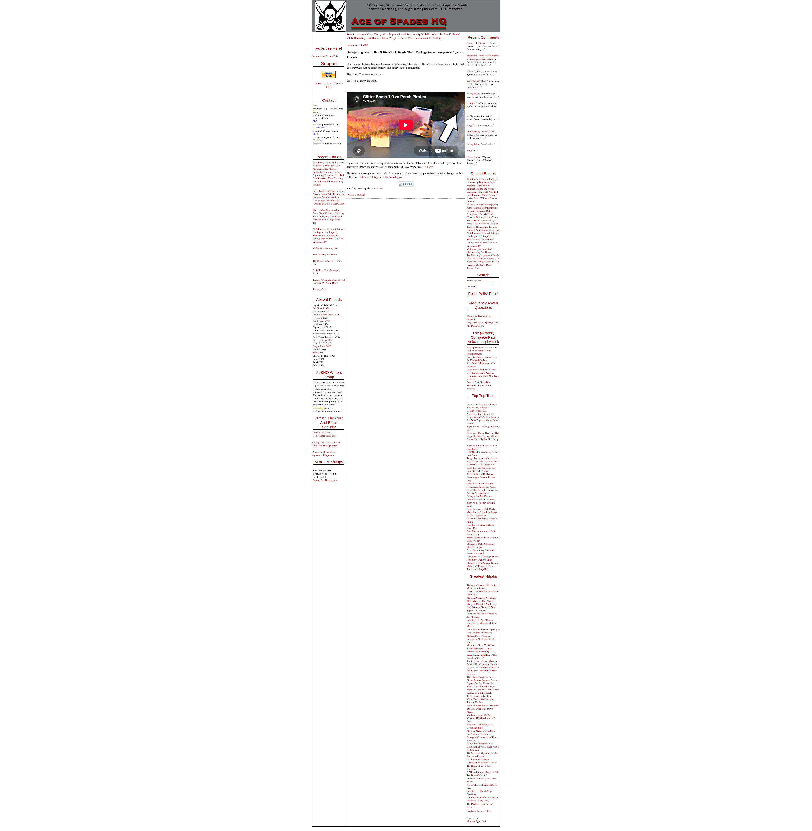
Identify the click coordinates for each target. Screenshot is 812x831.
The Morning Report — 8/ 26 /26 (483, 255)
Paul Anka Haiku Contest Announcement (479, 352)
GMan (470, 71)
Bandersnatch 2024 (322, 320)
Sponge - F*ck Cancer (477, 42)
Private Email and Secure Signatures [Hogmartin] (324, 453)
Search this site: (474, 280)
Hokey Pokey (473, 93)
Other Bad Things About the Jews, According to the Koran (481, 485)
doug (469, 125)
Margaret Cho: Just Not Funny (481, 597)
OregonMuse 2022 (322, 346)
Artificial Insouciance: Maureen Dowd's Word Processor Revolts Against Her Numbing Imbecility (483, 664)
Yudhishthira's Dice (476, 80)
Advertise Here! (329, 48)
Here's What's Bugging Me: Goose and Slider (480, 726)
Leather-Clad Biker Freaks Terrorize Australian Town (479, 694)
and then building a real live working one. (381, 177)
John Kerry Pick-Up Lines (479, 559)
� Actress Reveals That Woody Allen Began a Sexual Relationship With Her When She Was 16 (399, 34)
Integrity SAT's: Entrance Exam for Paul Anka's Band (482, 358)
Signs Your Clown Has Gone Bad (483, 432)
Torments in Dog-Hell (477, 569)
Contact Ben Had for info (325, 480)
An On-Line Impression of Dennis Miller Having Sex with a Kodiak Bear (483, 746)
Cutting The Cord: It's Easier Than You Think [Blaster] (326, 444)
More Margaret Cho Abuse (480, 600)
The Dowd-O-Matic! (477, 775)
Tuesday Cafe (319, 289)
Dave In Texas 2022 (322, 339)
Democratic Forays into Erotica (482, 404)
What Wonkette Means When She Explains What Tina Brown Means (483, 708)
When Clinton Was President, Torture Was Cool (481, 700)
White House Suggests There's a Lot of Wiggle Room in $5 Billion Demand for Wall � (394, 38)
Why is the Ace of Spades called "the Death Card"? (482, 324)
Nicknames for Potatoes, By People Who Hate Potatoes (483, 415)
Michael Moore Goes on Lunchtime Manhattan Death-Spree (481, 639)
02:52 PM (378, 188)
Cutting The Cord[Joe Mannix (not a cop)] (325, 434)
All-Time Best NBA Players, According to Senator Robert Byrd (481, 477)
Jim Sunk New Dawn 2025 (326, 314)
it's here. (429, 167)
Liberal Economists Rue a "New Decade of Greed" (482, 656)
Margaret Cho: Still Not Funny (482, 604)
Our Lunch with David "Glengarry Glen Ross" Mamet (481, 761)
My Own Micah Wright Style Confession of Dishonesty (481, 732)
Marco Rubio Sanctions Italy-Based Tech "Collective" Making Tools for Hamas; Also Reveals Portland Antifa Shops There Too (328, 216)
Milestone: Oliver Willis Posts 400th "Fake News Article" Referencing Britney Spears (481, 648)
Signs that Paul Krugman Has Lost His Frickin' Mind (481, 469)
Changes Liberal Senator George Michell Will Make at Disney (482, 564)
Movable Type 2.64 (476, 821)
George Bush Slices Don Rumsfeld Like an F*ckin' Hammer (479, 385)
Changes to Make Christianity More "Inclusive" (481, 545)
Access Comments (356, 194)
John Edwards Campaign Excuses (483, 556)
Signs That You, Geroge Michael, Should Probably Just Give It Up (483, 437)
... (468, 115)
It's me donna (473, 156)
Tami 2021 (318, 352)
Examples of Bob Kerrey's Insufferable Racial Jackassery (481, 498)
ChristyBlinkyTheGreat (478, 131)
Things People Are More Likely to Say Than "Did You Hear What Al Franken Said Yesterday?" (483, 461)
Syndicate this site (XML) (479, 810)
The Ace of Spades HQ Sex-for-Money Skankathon (482, 586)
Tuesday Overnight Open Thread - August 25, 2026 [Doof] (329, 281)
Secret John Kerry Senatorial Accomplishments (481, 552)
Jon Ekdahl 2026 (321, 308)
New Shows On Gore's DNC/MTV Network (477, 409)
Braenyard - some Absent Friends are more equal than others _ (483, 57)
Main (456, 34)
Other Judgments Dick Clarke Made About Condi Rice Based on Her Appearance (482, 512)
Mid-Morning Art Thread (325, 254)
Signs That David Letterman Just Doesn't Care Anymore (482, 491)
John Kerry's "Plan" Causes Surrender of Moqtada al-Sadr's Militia (482, 623)
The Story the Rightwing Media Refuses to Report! (482, 754)
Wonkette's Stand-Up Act (479, 714)
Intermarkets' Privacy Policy (326, 56)
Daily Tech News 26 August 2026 (483, 258)
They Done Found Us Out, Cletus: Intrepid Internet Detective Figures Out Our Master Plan (483, 680)
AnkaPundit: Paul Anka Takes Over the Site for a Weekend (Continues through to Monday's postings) (482, 374)
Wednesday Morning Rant (325, 248)
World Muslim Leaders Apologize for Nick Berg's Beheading (483, 631)
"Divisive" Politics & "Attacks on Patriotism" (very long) (482, 799)
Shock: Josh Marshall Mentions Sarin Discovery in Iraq (483, 688)
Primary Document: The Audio (482, 347)
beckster (471, 103)
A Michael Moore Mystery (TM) (483, 772)
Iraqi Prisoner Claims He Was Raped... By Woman (481, 609)
